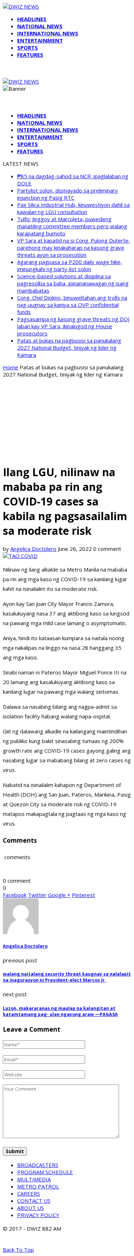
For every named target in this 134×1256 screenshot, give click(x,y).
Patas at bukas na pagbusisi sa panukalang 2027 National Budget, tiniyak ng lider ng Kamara (69, 347)
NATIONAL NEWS (40, 26)
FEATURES (30, 54)
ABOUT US (30, 1207)
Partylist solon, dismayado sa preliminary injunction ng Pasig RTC (67, 194)
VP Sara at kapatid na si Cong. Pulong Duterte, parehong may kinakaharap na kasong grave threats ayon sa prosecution (73, 247)
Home (10, 367)
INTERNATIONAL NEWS (47, 33)
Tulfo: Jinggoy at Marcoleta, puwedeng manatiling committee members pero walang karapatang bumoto (72, 226)
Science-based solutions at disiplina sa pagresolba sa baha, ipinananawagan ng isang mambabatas (73, 283)
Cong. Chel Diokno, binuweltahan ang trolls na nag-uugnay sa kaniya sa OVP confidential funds (72, 304)
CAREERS (28, 1193)
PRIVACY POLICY (38, 1214)
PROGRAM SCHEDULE (45, 1172)
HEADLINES (31, 19)
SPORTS (27, 47)
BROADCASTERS (37, 1164)
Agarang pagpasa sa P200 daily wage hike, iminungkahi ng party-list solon (69, 265)
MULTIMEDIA (34, 1179)
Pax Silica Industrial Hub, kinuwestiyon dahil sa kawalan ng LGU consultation (73, 208)
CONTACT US (33, 1200)
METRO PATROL (38, 1186)
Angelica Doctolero (33, 548)
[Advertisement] (67, 421)
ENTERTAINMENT (40, 40)
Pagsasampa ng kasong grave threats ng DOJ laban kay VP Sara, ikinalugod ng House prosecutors (73, 326)
